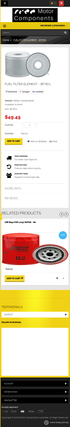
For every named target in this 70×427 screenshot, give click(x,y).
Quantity (9, 125)
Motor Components (24, 100)
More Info (13, 188)
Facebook (12, 91)
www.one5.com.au (59, 422)
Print (54, 141)
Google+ (25, 91)
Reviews (11, 198)
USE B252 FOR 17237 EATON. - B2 (20, 222)
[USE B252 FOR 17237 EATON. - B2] (35, 249)
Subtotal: (9, 133)
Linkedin (38, 91)
